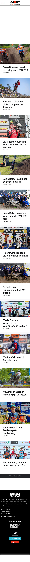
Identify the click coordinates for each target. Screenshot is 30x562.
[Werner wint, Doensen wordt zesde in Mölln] (15, 450)
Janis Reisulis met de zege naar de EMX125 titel (15, 216)
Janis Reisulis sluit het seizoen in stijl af (15, 180)
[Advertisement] (15, 558)
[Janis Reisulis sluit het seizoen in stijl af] (15, 165)
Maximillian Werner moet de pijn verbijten (14, 393)
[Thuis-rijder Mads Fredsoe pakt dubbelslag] (15, 413)
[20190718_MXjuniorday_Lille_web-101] (15, 524)
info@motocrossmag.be (8, 516)
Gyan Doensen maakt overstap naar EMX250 (15, 68)
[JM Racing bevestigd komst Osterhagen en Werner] (15, 126)
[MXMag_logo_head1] (15, 1)
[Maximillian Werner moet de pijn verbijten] (15, 378)
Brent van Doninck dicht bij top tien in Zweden (13, 104)
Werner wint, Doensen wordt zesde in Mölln (15, 464)
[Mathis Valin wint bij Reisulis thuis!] (15, 344)
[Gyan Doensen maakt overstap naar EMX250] (15, 54)
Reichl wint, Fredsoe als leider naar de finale (15, 254)
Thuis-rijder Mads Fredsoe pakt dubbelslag (12, 430)
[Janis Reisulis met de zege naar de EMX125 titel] (15, 200)
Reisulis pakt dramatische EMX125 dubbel (14, 290)
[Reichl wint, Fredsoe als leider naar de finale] (15, 238)
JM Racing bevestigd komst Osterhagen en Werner (15, 144)
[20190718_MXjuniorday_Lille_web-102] (15, 529)
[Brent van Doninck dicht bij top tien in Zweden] (15, 88)
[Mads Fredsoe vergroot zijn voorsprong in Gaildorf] (15, 309)
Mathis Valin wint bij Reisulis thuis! (13, 359)
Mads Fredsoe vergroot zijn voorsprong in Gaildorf (15, 323)
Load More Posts (15, 476)
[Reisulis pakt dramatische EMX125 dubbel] (15, 273)
